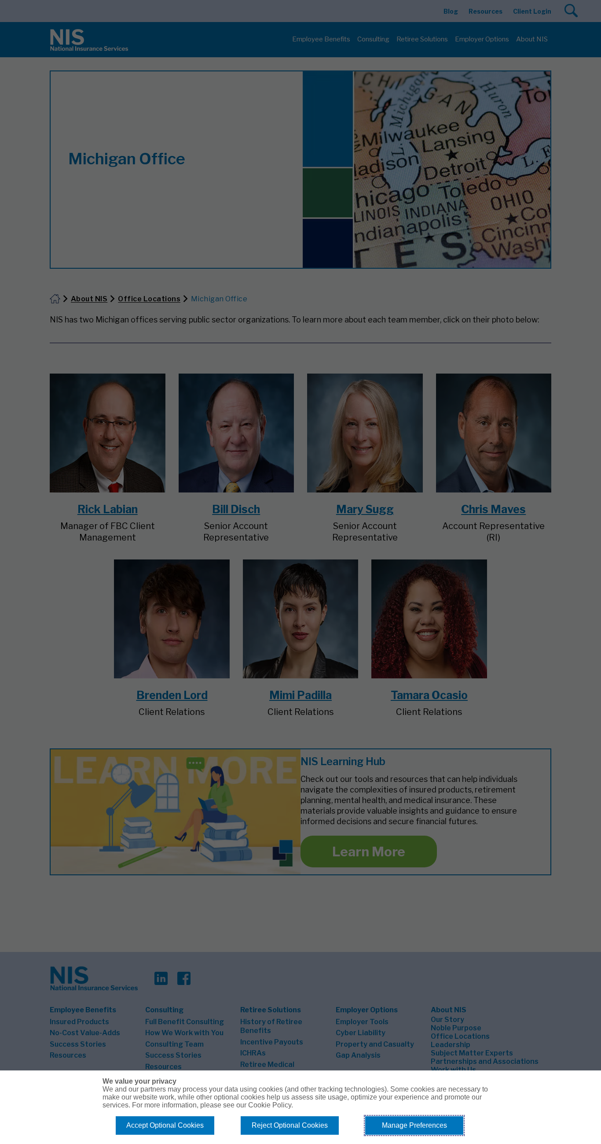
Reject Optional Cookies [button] (290, 1125)
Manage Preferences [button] (414, 1125)
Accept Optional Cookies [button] (165, 1125)
